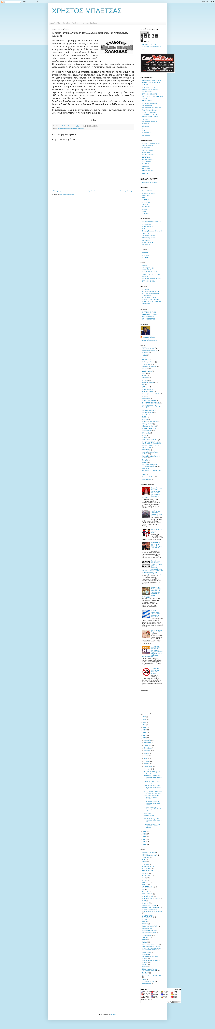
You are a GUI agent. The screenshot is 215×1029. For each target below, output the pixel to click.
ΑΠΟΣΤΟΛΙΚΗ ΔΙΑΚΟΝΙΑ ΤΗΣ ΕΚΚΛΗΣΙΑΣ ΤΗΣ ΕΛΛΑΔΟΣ (151, 292)
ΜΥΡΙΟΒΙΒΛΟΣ (146, 295)
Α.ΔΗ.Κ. (144, 355)
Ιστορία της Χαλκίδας (70, 23)
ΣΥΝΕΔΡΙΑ (145, 468)
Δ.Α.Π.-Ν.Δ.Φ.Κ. (147, 371)
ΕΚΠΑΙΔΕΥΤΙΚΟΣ (147, 92)
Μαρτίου (147, 763)
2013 (144, 837)
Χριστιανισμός (146, 479)
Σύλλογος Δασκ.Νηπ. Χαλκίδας (151, 108)
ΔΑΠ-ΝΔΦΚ (145, 387)
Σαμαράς (145, 460)
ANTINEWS (145, 200)
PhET (144, 130)
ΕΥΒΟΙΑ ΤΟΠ (146, 148)
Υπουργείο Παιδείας (148, 477)
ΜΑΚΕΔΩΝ (145, 233)
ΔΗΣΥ (144, 396)
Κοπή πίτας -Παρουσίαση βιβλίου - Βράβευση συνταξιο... (151, 797)
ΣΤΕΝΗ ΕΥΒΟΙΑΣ (147, 159)
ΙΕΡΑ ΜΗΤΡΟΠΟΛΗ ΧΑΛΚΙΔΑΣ (151, 301)
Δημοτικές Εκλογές (148, 391)
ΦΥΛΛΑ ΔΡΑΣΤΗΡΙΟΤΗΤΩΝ (150, 114)
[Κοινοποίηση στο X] (92, 126)
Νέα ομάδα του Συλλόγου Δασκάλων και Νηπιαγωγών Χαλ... (153, 820)
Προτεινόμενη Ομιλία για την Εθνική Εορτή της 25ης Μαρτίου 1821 (156, 546)
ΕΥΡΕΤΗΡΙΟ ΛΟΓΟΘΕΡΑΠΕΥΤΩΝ (152, 96)
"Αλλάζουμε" (145, 353)
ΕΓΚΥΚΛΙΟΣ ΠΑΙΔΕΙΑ (148, 87)
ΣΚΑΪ (143, 198)
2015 (144, 831)
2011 (144, 842)
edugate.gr (145, 126)
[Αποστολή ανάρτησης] (84, 126)
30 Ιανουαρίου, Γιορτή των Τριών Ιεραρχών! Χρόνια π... (153, 772)
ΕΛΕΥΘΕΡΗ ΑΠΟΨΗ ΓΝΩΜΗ (151, 143)
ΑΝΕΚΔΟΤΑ (145, 359)
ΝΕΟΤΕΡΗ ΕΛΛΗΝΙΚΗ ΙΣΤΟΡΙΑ (151, 279)
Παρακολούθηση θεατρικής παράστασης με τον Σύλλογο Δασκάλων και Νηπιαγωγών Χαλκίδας (152, 492)
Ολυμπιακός (146, 433)
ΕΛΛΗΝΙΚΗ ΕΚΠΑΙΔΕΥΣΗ (150, 94)
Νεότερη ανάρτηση (58, 191)
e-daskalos (145, 124)
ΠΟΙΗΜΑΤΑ (145, 450)
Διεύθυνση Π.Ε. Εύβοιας (149, 182)
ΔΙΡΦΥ (144, 229)
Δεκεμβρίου (147, 740)
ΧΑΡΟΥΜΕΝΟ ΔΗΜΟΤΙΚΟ (150, 117)
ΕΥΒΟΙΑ (144, 417)
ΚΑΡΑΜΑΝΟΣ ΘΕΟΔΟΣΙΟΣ (150, 314)
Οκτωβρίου (147, 745)
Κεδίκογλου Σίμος (147, 424)
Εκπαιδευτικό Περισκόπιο (150, 89)
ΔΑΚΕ (144, 375)
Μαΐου (146, 758)
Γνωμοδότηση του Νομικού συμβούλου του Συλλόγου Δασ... (152, 787)
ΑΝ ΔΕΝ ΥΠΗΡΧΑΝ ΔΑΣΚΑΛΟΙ (151, 222)
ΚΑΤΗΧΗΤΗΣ (146, 304)
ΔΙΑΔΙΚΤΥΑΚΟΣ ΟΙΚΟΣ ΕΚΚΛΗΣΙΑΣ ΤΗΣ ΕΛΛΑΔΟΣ (150, 298)
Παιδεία (144, 437)
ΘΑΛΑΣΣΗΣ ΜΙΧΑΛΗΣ (149, 312)
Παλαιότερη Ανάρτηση (126, 191)
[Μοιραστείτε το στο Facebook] (94, 126)
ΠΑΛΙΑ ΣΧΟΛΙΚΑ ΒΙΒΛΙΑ (149, 103)
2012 (144, 839)
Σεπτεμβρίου (148, 748)
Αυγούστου (147, 751)
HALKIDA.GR (146, 168)
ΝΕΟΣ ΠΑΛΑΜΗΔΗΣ (148, 235)
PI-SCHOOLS (146, 133)
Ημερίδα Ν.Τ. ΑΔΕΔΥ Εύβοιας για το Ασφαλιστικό (153, 782)
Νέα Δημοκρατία (147, 430)
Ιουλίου (146, 753)
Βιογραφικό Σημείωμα (89, 23)
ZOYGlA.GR (145, 213)
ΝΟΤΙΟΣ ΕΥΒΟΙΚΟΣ (148, 155)
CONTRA (145, 253)
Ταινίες (144, 474)
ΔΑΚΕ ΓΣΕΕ (145, 378)
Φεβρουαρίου (148, 766)
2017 (144, 735)
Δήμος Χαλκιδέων (147, 226)
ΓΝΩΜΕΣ (145, 369)
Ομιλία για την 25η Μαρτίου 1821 (156, 631)
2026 (144, 717)
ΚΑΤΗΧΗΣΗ (145, 289)
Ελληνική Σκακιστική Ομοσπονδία (152, 231)
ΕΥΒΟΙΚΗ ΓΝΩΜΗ (147, 150)
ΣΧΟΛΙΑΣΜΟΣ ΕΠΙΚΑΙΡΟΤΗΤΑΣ (151, 471)
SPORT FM (145, 257)
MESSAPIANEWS (147, 171)
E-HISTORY (145, 276)
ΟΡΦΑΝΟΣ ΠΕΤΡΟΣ (148, 319)
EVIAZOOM (145, 166)
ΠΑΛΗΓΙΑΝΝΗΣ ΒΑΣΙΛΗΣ (150, 440)
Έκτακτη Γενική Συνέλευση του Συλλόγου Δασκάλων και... (153, 792)
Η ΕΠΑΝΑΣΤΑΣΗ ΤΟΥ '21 (150, 272)
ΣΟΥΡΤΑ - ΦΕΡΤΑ (147, 242)
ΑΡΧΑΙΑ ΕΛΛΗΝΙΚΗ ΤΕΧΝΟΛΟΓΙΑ (148, 268)
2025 (144, 719)
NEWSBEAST (146, 207)
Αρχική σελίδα (55, 23)
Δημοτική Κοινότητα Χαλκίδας (151, 394)
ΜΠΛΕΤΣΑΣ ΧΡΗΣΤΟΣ (149, 44)
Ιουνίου (146, 756)
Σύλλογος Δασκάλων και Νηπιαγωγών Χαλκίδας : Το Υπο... (153, 809)
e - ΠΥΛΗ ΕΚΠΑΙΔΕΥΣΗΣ (149, 121)
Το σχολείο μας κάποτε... (149, 110)
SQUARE (145, 173)
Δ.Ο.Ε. (144, 49)
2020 (144, 727)
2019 (144, 730)
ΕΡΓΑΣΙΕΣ (145, 414)
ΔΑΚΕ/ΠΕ (145, 380)
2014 (144, 834)
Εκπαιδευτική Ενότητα (149, 401)
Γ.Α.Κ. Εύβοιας (146, 224)
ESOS (144, 128)
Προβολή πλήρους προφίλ (149, 340)
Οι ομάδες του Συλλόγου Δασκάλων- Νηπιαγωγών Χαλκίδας (152, 803)
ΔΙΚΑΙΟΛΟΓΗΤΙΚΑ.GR (149, 193)
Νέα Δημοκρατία (149, 350)
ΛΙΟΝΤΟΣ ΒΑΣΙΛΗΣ (148, 316)
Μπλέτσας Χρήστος (149, 337)
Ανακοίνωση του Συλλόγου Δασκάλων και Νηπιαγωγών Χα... (153, 777)
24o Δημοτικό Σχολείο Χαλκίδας (151, 80)
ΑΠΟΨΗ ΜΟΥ (149, 348)
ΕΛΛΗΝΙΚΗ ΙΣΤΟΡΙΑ (148, 281)
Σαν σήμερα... (146, 240)
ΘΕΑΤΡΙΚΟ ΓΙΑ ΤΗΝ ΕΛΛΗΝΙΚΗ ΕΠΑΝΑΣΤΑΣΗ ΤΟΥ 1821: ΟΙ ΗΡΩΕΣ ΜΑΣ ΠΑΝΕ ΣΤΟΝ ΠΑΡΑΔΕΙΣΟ (151, 592)
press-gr (144, 209)
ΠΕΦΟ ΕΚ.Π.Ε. (146, 447)
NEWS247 (145, 204)
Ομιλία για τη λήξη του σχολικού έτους (156, 531)
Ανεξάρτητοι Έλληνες (148, 362)
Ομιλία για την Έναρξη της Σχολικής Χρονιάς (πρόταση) (156, 513)
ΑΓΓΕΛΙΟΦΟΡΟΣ (147, 191)
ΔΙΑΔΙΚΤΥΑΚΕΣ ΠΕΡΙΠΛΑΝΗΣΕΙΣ (152, 274)
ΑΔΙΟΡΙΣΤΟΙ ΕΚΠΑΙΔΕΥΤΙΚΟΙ (151, 82)
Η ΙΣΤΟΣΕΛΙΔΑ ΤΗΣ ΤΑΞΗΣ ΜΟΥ (152, 47)
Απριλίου (147, 761)
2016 (144, 738)
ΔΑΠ (143, 385)
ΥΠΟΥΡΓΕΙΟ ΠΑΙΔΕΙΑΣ (149, 112)
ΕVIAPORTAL (146, 152)
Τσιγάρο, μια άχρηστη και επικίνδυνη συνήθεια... (155, 671)
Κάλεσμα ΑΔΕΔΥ (149, 816)
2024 (144, 722)
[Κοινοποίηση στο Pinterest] (97, 126)
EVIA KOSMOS (146, 161)
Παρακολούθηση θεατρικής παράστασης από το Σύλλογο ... (152, 826)
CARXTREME (146, 245)
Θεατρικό (145, 419)
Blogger (113, 1014)
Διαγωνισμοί (146, 398)
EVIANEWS (145, 164)
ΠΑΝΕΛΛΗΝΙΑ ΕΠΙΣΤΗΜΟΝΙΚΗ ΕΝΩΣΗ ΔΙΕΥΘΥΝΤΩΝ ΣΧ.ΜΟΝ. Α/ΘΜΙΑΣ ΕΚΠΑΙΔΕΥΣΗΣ (152, 443)
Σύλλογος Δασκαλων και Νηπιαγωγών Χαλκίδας (71, 128)
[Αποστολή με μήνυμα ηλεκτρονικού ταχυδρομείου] (88, 126)
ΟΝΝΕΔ (144, 435)
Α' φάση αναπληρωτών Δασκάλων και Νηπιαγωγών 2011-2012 (155, 614)
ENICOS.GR (146, 202)
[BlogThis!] (90, 126)
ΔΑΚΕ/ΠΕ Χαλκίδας (148, 382)
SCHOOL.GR (146, 135)
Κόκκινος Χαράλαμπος (149, 426)
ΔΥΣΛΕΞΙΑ (145, 85)
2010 (144, 844)
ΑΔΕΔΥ (144, 357)
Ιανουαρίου (147, 769)
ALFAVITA (145, 119)
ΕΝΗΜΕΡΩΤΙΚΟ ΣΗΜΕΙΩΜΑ (151, 403)
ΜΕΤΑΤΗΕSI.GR (147, 101)
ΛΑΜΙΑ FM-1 (146, 195)
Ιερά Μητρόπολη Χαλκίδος (150, 421)
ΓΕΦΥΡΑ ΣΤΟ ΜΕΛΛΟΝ (149, 366)
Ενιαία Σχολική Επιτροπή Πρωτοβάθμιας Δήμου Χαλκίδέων (152, 406)
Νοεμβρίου (147, 743)
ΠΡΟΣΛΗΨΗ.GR (147, 105)
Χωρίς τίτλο (147, 813)
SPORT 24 (145, 255)
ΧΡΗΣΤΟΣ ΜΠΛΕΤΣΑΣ (87, 11)
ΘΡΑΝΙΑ (144, 98)
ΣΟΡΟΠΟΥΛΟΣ (146, 157)
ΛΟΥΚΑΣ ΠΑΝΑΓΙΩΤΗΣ (149, 428)
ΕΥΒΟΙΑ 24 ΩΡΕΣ (147, 145)
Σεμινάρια (145, 462)
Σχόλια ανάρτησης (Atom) (67, 194)
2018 (144, 732)
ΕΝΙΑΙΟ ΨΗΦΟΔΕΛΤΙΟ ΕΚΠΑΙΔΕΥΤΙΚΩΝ (149, 411)
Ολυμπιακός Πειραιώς (148, 238)
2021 (144, 725)
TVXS (144, 211)
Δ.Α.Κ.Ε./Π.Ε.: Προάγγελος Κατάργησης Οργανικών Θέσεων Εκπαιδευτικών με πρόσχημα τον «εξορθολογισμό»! (152, 651)
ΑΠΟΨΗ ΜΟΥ (146, 364)
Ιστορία (144, 266)
